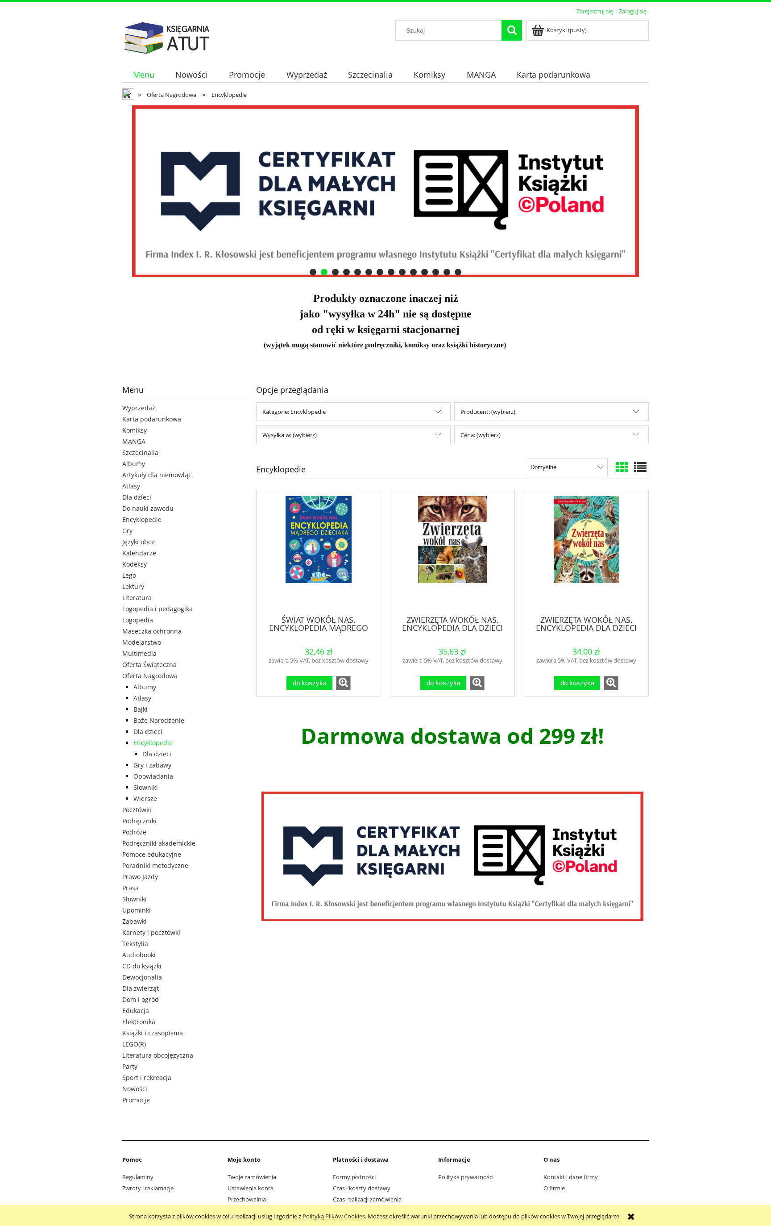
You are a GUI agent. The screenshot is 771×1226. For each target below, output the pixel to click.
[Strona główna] (166, 37)
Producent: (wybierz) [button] (487, 412)
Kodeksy (134, 564)
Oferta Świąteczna (149, 664)
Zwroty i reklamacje (148, 1188)
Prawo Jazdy (140, 876)
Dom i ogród (140, 999)
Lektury (133, 586)
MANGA (133, 441)
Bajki (140, 709)
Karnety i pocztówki (151, 932)
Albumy (133, 463)
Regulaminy (137, 1177)
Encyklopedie (142, 519)
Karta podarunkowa (151, 419)
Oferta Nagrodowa (150, 675)
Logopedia (137, 620)
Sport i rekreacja (146, 1077)
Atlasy (131, 486)
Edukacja (135, 1010)
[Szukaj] (512, 30)
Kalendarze (139, 553)
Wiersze (145, 798)
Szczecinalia (140, 452)
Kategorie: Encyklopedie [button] (294, 412)
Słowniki (145, 787)
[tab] (313, 272)
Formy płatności (354, 1177)
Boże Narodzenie (158, 720)
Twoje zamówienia (252, 1177)
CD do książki (142, 966)
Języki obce (138, 542)
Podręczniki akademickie (158, 843)
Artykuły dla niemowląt (156, 475)
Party (129, 1066)
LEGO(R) (134, 1044)
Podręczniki (139, 821)
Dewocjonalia (142, 977)
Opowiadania (153, 776)
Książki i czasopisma (152, 1033)
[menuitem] (143, 75)
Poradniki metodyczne (155, 865)
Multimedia (139, 653)
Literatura (137, 597)
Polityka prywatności (465, 1177)
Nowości (134, 1088)
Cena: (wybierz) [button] (480, 435)
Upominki (136, 910)
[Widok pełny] (640, 467)
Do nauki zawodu (148, 508)
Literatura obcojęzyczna (157, 1055)
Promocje (136, 1100)
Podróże (134, 832)
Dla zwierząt (140, 988)
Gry (127, 530)
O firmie (554, 1188)
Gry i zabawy (152, 765)
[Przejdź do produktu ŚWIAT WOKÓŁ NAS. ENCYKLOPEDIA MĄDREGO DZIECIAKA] (318, 552)
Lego (129, 575)
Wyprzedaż (138, 408)
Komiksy (134, 430)
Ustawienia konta (251, 1188)
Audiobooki (139, 955)
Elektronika (138, 1021)
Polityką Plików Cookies (334, 1216)
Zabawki (134, 921)
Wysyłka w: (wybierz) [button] (289, 435)
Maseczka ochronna (152, 631)
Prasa (130, 888)
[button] (343, 683)
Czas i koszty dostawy (361, 1188)
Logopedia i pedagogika (157, 609)
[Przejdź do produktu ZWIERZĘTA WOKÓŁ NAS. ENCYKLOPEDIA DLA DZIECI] (452, 552)
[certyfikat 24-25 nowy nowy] (385, 191)
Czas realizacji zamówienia (367, 1199)
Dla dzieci (136, 497)
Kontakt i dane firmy (570, 1177)
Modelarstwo (141, 642)
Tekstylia (135, 943)
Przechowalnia (247, 1199)
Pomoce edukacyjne (151, 854)
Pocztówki (136, 809)
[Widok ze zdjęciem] (622, 467)
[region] (385, 191)
